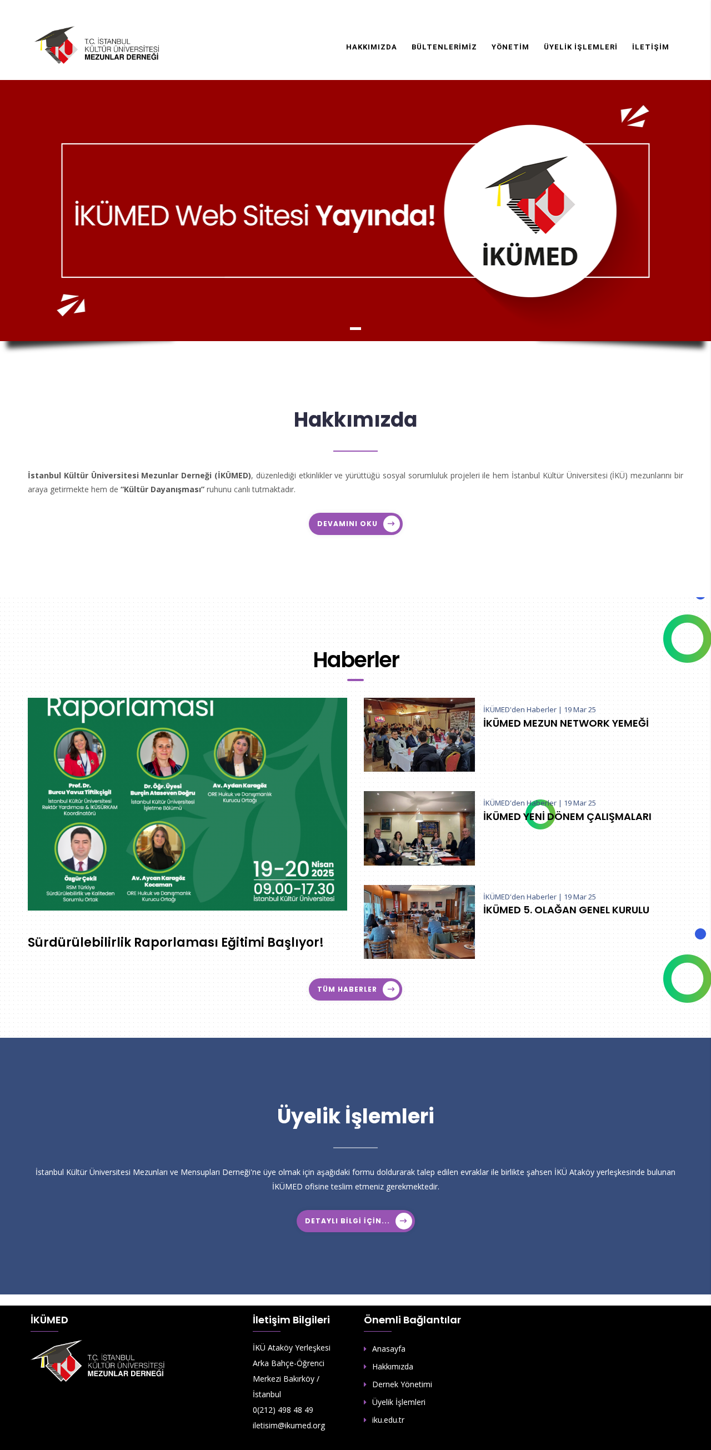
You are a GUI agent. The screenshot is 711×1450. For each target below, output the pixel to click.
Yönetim (510, 47)
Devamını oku (347, 523)
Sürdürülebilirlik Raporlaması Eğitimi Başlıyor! (176, 943)
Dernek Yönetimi (402, 1384)
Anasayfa (388, 1348)
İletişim (650, 47)
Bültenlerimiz (444, 47)
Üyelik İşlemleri (581, 47)
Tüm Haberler (347, 989)
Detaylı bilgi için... (347, 1221)
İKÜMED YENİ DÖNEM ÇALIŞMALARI (567, 816)
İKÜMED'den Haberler (520, 709)
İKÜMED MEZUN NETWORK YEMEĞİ (566, 723)
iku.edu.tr (388, 1419)
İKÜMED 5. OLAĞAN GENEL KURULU (566, 910)
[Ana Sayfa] (97, 45)
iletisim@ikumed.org (289, 1425)
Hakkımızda (371, 47)
